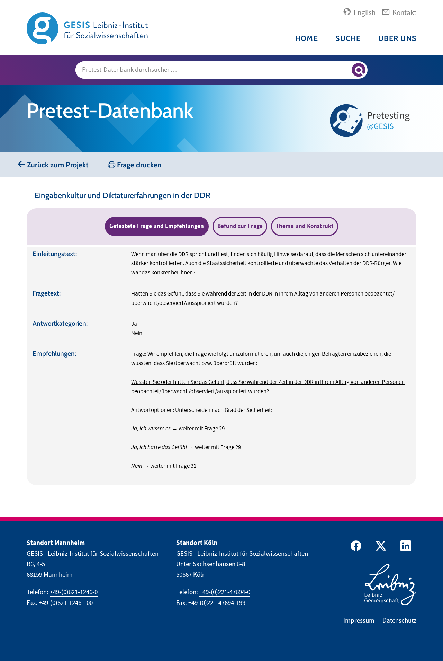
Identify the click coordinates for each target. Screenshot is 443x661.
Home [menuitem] (306, 38)
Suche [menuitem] (348, 38)
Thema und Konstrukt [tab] (305, 226)
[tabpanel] (221, 366)
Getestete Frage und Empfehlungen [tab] (156, 226)
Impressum (359, 620)
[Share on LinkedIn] (404, 547)
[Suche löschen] (343, 70)
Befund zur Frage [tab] (240, 226)
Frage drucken (138, 164)
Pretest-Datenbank (110, 110)
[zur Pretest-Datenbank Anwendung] (371, 120)
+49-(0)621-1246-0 (74, 592)
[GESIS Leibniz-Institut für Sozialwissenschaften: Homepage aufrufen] (87, 28)
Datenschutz (399, 620)
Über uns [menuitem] (397, 38)
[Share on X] (379, 547)
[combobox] (221, 70)
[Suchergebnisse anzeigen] (359, 70)
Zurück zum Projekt (56, 164)
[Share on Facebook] (355, 547)
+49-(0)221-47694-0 (224, 592)
